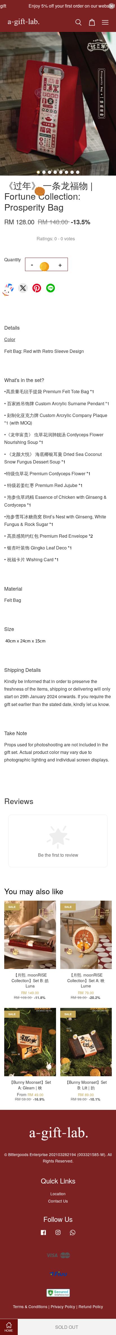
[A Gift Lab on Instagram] (58, 1235)
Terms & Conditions (30, 1306)
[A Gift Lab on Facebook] (43, 1235)
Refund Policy (91, 1306)
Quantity (12, 259)
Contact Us (58, 1201)
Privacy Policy (63, 1306)
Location (58, 1193)
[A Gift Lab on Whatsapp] (73, 1235)
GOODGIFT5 (62, 6)
